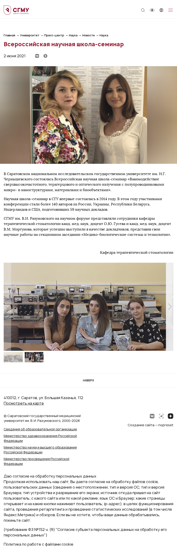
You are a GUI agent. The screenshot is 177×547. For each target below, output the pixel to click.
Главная (9, 35)
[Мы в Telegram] (161, 416)
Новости (88, 35)
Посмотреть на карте (24, 403)
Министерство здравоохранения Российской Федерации (40, 438)
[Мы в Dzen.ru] (170, 416)
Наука (73, 35)
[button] (169, 306)
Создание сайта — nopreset (150, 425)
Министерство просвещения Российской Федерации (36, 461)
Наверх (88, 380)
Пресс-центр (54, 35)
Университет (29, 35)
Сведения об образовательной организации (40, 429)
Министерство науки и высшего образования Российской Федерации (40, 449)
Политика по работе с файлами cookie (38, 544)
